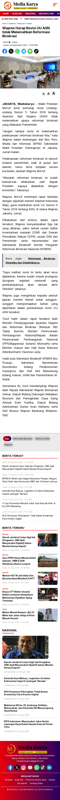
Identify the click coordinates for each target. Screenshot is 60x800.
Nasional (30, 13)
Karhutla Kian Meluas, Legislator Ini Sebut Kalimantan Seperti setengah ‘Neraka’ (27, 679)
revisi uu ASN (42, 438)
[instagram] (24, 769)
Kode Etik (19, 779)
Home (6, 13)
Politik (29, 23)
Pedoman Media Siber (36, 779)
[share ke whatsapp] (18, 53)
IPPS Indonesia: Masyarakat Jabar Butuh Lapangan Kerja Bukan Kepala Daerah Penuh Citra (28, 724)
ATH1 (5, 42)
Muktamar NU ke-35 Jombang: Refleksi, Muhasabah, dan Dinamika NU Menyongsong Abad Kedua (28, 708)
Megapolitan (46, 13)
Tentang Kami (36, 783)
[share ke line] (31, 53)
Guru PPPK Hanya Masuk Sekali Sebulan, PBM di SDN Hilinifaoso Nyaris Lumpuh (19, 561)
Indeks (52, 779)
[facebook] (11, 769)
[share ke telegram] (24, 53)
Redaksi (9, 779)
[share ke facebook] (5, 53)
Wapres (8, 444)
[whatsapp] (36, 769)
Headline (17, 13)
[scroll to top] (55, 782)
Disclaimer (22, 783)
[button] (44, 94)
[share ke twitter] (12, 53)
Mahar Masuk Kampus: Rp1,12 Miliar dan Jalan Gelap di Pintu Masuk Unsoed (18, 615)
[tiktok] (43, 769)
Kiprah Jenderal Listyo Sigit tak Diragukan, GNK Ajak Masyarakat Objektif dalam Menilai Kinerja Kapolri (28, 665)
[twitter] (17, 769)
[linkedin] (50, 769)
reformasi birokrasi (22, 438)
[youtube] (30, 769)
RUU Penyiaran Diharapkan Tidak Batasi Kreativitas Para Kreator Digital (26, 693)
